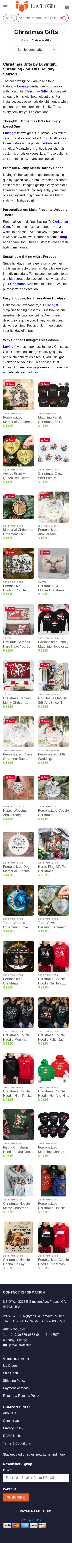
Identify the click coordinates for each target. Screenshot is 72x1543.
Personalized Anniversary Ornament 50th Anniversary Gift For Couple (53, 532)
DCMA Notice (12, 1436)
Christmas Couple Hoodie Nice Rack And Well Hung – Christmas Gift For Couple (17, 1093)
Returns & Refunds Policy (21, 1395)
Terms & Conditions (17, 1443)
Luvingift (24, 86)
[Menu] (5, 6)
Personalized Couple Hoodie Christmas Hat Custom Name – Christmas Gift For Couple (53, 1262)
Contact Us (11, 1420)
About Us (9, 1413)
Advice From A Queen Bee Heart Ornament (16, 476)
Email (7, 1470)
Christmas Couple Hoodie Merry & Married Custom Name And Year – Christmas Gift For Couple (17, 1037)
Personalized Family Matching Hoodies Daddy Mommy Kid (53, 644)
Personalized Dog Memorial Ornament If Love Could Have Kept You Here (18, 869)
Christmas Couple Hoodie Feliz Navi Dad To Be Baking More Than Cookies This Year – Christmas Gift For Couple (52, 1037)
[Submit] (64, 18)
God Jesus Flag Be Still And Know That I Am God (53, 700)
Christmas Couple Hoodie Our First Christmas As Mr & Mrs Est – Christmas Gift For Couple (53, 981)
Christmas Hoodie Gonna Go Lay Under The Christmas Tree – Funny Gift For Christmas (16, 1262)
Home (24, 40)
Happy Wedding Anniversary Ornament (15, 813)
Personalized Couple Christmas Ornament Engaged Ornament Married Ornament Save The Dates (53, 813)
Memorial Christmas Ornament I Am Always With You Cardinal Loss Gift (18, 532)
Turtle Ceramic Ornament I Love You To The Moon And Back (16, 925)
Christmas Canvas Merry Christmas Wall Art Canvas (17, 700)
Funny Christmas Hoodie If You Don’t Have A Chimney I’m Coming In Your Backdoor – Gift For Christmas (18, 1150)
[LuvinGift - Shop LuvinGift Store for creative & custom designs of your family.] (36, 7)
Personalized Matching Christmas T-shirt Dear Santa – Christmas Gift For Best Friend (53, 1150)
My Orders (10, 1365)
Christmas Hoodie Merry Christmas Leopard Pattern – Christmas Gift (16, 1206)
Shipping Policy (14, 1380)
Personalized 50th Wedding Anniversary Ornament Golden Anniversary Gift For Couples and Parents (53, 756)
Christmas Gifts (36, 91)
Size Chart (10, 1373)
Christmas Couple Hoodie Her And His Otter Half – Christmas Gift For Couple (52, 1093)
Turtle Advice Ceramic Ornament (52, 925)
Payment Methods (16, 1388)
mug (63, 237)
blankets (46, 143)
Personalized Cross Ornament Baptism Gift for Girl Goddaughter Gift (17, 756)
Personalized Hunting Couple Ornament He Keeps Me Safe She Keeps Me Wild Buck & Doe (18, 588)
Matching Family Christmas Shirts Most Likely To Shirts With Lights (51, 420)
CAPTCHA (10, 1489)
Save (11, 383)
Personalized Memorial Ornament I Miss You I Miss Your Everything (18, 420)
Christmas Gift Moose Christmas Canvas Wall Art (51, 588)
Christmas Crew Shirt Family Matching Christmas (53, 476)
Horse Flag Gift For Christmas (52, 869)
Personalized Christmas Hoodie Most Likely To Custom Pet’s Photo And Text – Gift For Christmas (53, 1206)
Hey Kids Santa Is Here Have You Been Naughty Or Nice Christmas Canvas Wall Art (18, 644)
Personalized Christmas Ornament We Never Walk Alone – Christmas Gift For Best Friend (18, 981)
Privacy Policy (13, 1428)
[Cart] (67, 6)
